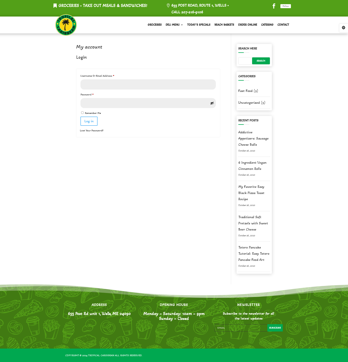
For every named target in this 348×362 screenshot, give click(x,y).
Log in (89, 121)
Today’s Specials (198, 24)
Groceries (155, 24)
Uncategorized (249, 102)
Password (92, 94)
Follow (286, 6)
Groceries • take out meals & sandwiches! (103, 5)
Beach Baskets (224, 24)
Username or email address (102, 75)
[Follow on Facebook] (274, 6)
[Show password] (212, 103)
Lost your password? (91, 130)
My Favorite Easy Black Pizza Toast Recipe (251, 193)
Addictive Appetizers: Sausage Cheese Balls (253, 138)
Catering (267, 24)
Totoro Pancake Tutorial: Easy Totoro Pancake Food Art (253, 253)
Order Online (247, 24)
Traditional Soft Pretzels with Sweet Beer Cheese (253, 223)
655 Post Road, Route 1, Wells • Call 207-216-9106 (200, 8)
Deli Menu (173, 24)
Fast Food (245, 91)
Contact (283, 24)
